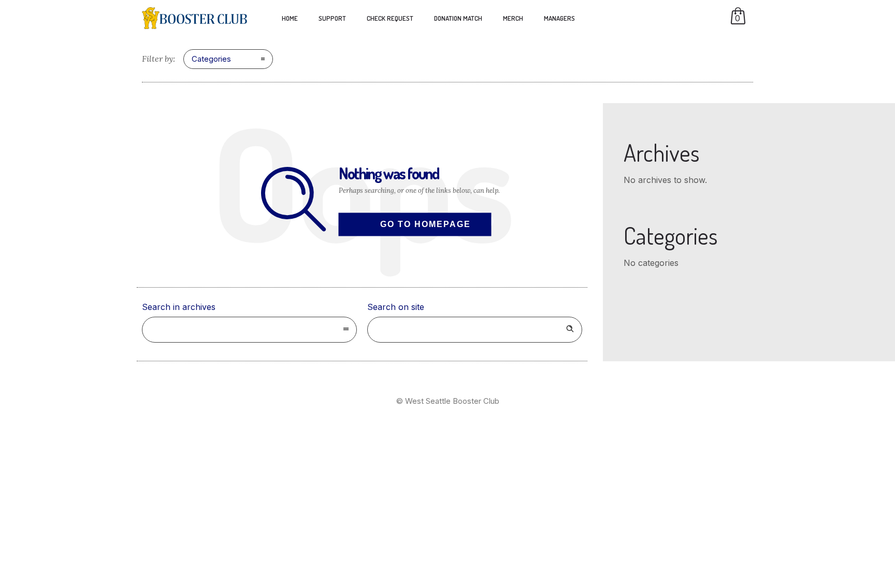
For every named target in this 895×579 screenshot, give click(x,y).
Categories (211, 59)
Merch (513, 18)
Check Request (390, 18)
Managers (559, 18)
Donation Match (458, 18)
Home (290, 18)
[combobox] (249, 330)
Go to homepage (425, 224)
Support (332, 18)
